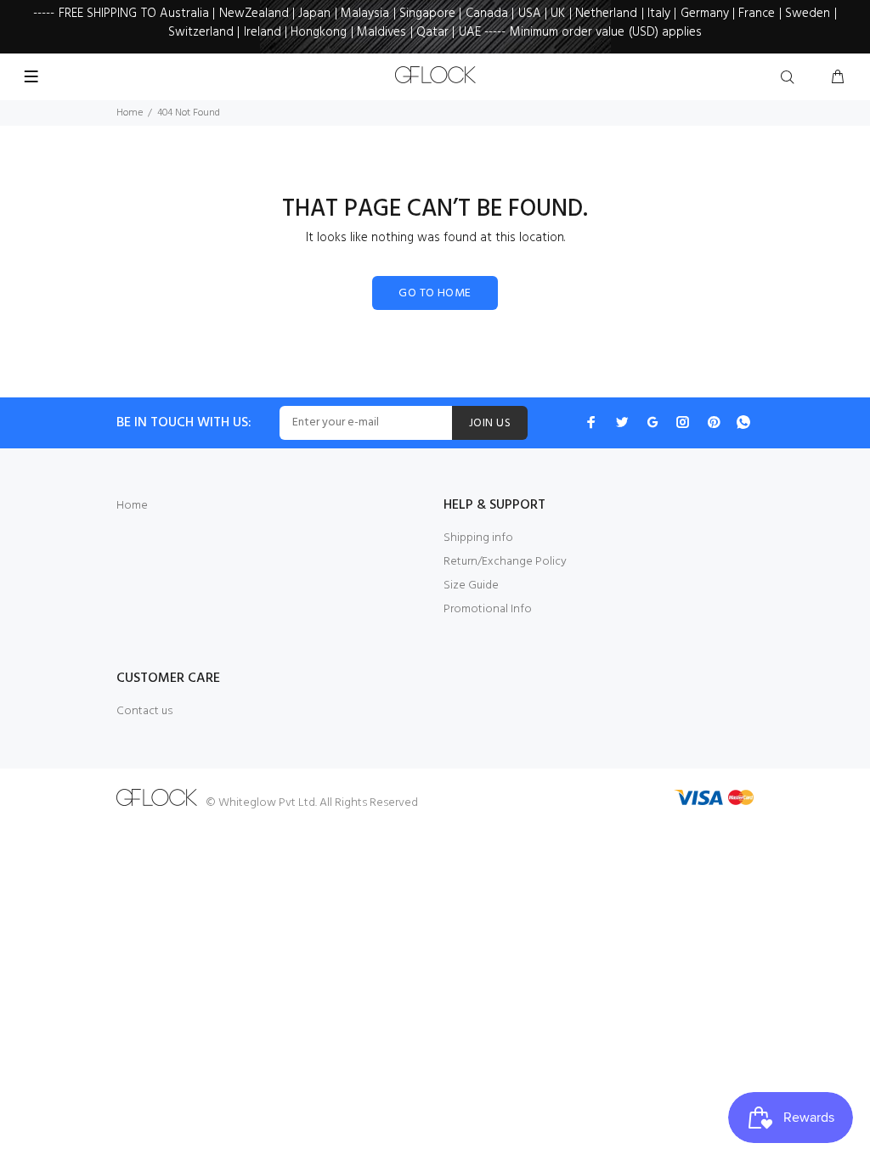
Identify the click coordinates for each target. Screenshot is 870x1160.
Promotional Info (487, 609)
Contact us (144, 711)
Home (129, 112)
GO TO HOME (434, 293)
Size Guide (471, 585)
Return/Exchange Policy (505, 562)
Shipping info (478, 538)
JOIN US (490, 423)
